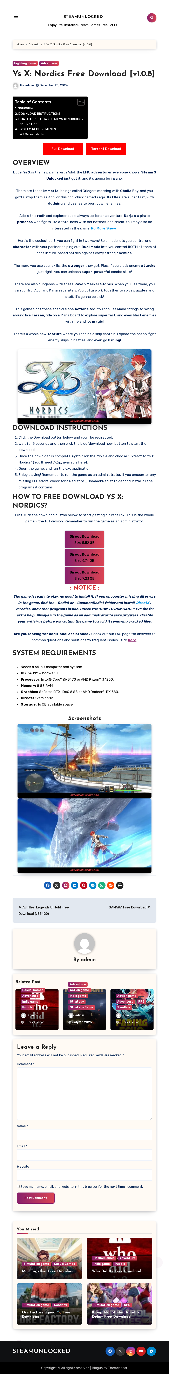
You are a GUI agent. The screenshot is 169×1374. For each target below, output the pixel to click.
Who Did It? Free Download (116, 1271)
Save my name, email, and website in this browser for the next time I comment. (81, 1187)
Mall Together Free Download (48, 1271)
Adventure (49, 63)
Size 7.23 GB (85, 575)
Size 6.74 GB (85, 557)
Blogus (97, 1368)
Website (23, 1166)
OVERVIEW (25, 108)
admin (29, 85)
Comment (25, 1064)
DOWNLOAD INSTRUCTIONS (39, 114)
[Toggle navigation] (16, 17)
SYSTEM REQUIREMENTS (37, 129)
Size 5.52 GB (85, 539)
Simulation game (36, 1264)
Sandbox (123, 1007)
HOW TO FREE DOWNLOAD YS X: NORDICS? (50, 119)
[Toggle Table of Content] (78, 102)
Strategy (77, 1001)
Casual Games (32, 990)
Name (22, 1126)
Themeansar (117, 1368)
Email (22, 1146)
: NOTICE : (32, 124)
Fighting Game (25, 63)
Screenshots (34, 134)
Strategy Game (81, 1007)
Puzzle (27, 1007)
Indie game (30, 1001)
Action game (79, 990)
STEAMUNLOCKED (83, 17)
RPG (141, 1001)
